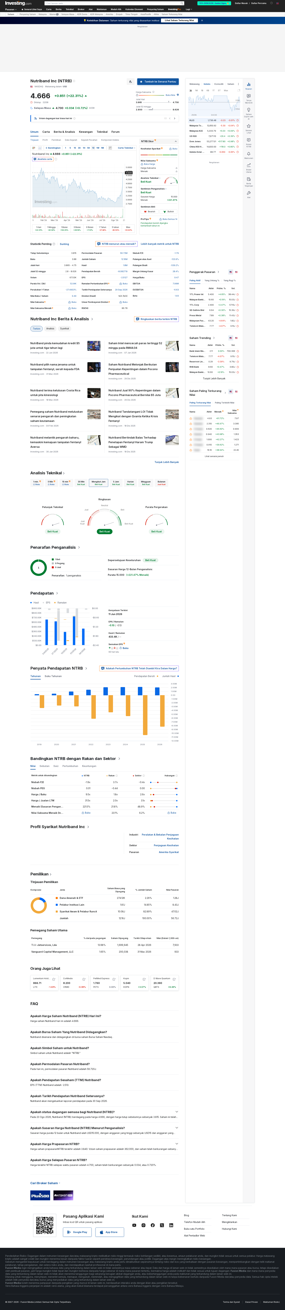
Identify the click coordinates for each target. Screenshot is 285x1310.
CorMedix (68, 978)
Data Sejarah (71, 140)
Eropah (119, 14)
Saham (11, 14)
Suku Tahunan (53, 676)
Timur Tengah (131, 14)
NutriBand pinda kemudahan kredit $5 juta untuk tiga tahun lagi (55, 345)
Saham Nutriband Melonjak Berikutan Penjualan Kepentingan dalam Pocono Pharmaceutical (133, 369)
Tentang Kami (229, 1215)
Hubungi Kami (229, 1228)
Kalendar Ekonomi (134, 9)
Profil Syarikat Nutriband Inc (57, 826)
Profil (45, 140)
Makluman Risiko (271, 1302)
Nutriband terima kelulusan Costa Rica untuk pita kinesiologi (55, 393)
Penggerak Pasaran (202, 272)
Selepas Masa (67, 14)
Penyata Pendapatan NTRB (56, 668)
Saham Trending (200, 338)
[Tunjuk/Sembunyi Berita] (110, 148)
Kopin (126, 978)
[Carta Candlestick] (33, 148)
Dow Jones (195, 141)
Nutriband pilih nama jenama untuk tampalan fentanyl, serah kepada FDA (54, 367)
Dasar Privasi (251, 1302)
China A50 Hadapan (199, 146)
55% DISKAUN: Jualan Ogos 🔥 (214, 3)
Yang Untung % (212, 280)
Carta (46, 131)
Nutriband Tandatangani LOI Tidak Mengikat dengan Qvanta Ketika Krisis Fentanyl (133, 416)
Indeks (207, 84)
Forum (115, 131)
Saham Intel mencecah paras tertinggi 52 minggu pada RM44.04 (135, 345)
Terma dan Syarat (231, 1302)
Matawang (195, 84)
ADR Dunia (82, 14)
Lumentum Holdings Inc (44, 978)
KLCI (192, 120)
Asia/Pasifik (146, 14)
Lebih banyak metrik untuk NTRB (160, 243)
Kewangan (86, 131)
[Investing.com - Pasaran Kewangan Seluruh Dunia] (18, 3)
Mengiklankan (229, 1222)
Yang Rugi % (229, 280)
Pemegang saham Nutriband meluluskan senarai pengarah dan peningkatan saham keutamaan (56, 416)
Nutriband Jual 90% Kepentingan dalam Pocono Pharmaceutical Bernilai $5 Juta (135, 393)
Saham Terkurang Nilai (172, 14)
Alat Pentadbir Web (194, 1235)
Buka (87, 812)
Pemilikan (56, 140)
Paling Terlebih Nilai (224, 402)
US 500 (193, 136)
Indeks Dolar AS (197, 152)
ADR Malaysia (96, 14)
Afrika (156, 14)
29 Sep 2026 (121, 289)
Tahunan (35, 676)
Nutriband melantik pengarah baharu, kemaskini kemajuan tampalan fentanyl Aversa (55, 442)
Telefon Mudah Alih (194, 1222)
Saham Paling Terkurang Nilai (205, 392)
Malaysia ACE (196, 131)
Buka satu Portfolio (194, 1228)
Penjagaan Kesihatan (166, 845)
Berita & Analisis (64, 131)
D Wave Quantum (162, 978)
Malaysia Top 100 (198, 125)
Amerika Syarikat (169, 852)
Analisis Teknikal (46, 473)
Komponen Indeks (110, 140)
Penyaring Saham (155, 9)
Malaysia (43, 14)
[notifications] (271, 3)
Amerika (109, 14)
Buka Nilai (170, 95)
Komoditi (218, 84)
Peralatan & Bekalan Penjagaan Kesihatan (160, 836)
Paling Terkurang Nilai (200, 402)
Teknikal (102, 131)
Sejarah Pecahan (89, 140)
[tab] (37, 483)
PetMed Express (101, 978)
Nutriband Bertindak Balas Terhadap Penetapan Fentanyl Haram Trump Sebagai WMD (132, 442)
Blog (186, 1215)
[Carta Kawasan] (40, 148)
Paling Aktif (195, 280)
